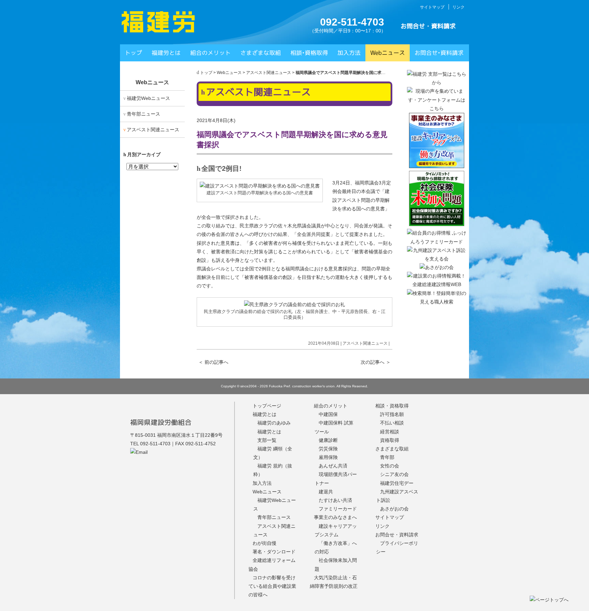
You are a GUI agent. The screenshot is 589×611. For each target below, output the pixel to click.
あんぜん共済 (333, 465)
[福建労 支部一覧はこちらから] (436, 82)
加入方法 (349, 53)
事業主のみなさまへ (335, 517)
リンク (458, 7)
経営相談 (389, 431)
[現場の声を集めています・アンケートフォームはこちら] (436, 108)
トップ (133, 53)
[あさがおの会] (437, 267)
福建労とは (166, 53)
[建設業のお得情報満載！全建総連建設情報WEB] (436, 284)
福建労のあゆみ (274, 423)
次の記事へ (376, 362)
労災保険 (328, 448)
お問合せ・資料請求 (428, 26)
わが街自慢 (264, 543)
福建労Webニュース (148, 98)
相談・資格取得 (392, 405)
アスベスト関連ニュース (268, 72)
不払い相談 (392, 423)
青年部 (387, 457)
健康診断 (328, 440)
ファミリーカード (338, 508)
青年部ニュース (143, 114)
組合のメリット (210, 53)
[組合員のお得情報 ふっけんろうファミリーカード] (436, 241)
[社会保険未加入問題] (436, 224)
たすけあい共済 (335, 500)
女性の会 (389, 465)
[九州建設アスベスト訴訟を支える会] (436, 259)
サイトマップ (432, 7)
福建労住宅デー (396, 483)
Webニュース (387, 53)
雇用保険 (328, 457)
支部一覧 (266, 440)
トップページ (267, 405)
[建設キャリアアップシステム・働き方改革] (436, 166)
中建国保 (328, 414)
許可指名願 (392, 414)
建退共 (326, 491)
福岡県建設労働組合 (161, 422)
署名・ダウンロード (274, 551)
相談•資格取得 (309, 53)
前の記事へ (213, 362)
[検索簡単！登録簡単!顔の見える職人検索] (436, 301)
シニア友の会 (394, 474)
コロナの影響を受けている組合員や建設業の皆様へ (272, 586)
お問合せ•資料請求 (439, 53)
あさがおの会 (394, 508)
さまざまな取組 (260, 53)
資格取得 (389, 440)
